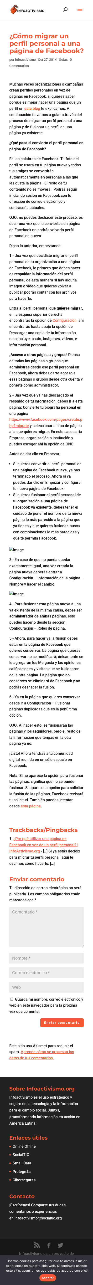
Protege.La (22, 1171)
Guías (63, 59)
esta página (31, 806)
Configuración (65, 320)
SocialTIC (21, 1154)
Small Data (22, 1163)
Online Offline (24, 1146)
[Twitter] (60, 1245)
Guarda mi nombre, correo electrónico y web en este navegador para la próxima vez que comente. (46, 1005)
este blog (32, 108)
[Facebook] (49, 1245)
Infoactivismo (25, 59)
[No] (87, 1270)
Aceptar (48, 1278)
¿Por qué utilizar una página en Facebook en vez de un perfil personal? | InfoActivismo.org (43, 844)
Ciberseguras (24, 1180)
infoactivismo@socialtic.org (38, 1218)
